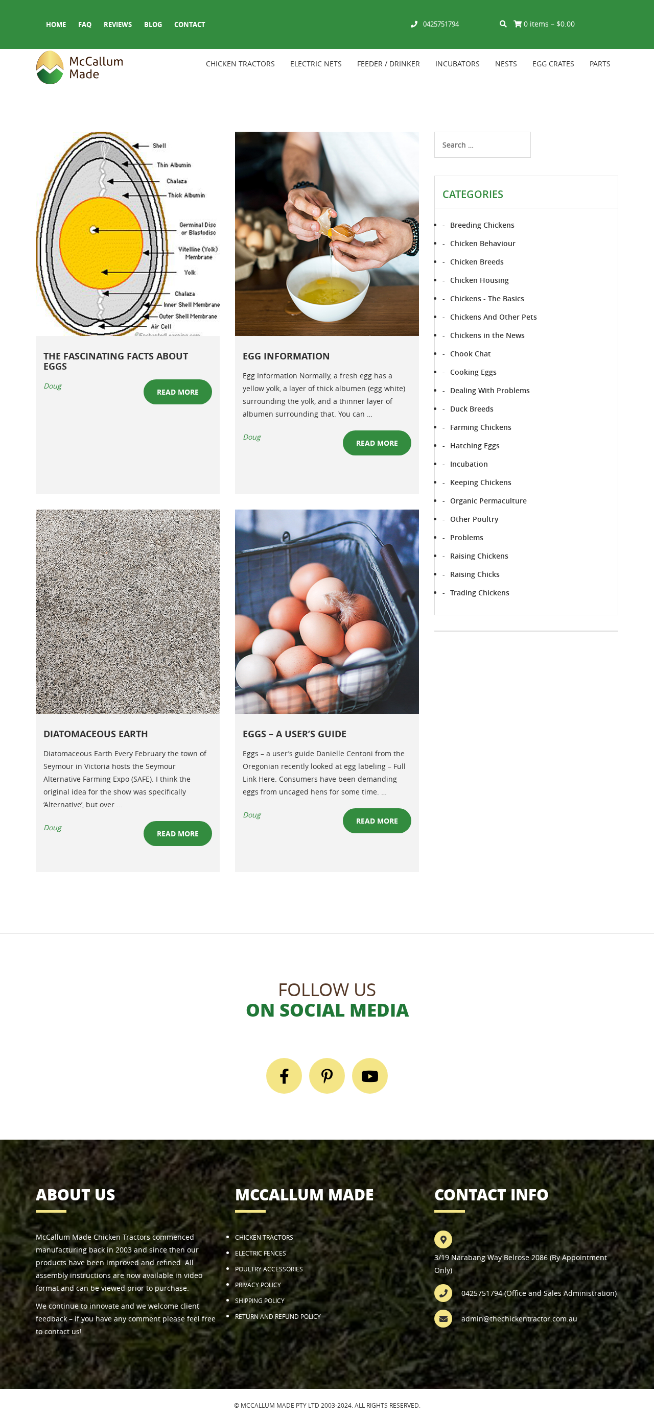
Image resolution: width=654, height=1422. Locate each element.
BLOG (153, 24)
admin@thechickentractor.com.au (519, 1318)
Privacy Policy (258, 1285)
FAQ (84, 24)
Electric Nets (316, 63)
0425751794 (441, 24)
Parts (600, 63)
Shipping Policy (260, 1300)
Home (56, 24)
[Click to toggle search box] (503, 24)
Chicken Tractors (240, 63)
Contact (189, 24)
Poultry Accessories (269, 1269)
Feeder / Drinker (388, 63)
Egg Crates (553, 63)
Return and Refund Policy (278, 1316)
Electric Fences (260, 1253)
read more (178, 392)
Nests (506, 63)
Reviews (118, 24)
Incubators (457, 63)
